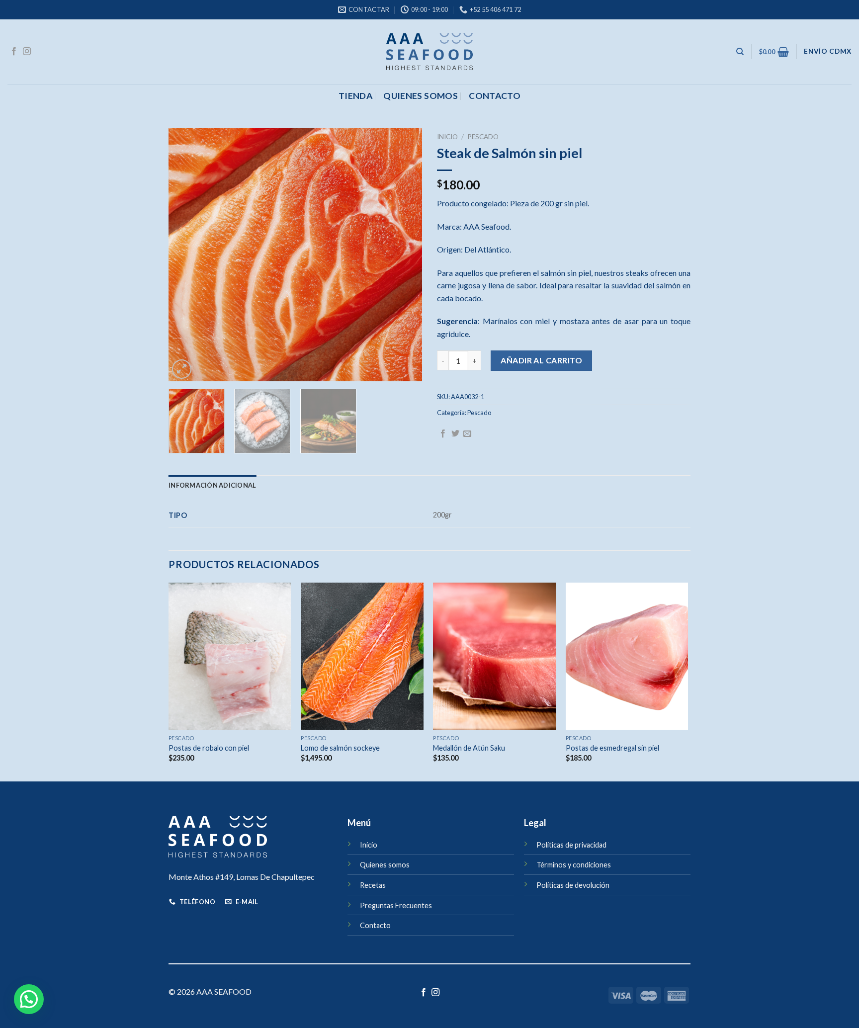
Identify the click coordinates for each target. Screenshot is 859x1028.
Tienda (355, 95)
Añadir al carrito (541, 360)
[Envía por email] (467, 433)
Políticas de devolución (572, 885)
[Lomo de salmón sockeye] (362, 656)
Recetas (373, 885)
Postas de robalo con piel (209, 748)
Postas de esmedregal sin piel (612, 748)
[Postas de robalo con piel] (230, 656)
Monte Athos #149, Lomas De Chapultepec (242, 876)
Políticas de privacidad (571, 845)
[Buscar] (740, 51)
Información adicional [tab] (212, 485)
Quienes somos (420, 95)
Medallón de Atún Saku (469, 748)
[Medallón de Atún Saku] (494, 656)
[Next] (405, 254)
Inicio (447, 137)
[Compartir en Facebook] (443, 433)
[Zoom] (181, 369)
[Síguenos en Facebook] (14, 51)
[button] (29, 999)
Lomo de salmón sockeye (340, 748)
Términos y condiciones (573, 864)
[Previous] (186, 254)
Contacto (375, 925)
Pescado (483, 137)
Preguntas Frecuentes (396, 905)
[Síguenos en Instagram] (27, 51)
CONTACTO (494, 95)
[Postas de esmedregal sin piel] (627, 656)
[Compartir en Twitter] (455, 433)
